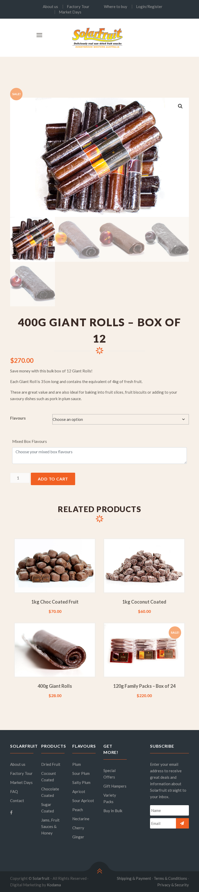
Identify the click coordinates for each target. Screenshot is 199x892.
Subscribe (182, 823)
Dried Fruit (50, 764)
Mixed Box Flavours (29, 441)
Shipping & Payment (134, 878)
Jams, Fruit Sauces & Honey (50, 826)
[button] (180, 106)
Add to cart (53, 478)
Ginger (78, 836)
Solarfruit (41, 878)
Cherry (78, 827)
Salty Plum (81, 782)
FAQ (14, 791)
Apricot (78, 791)
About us (50, 7)
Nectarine (80, 818)
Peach (77, 809)
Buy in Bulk (112, 810)
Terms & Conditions (170, 878)
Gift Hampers (114, 786)
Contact (17, 800)
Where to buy (115, 7)
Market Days (70, 12)
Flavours (18, 418)
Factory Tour (78, 7)
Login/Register (149, 7)
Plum (76, 764)
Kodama (54, 884)
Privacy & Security (173, 884)
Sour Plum (81, 773)
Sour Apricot (83, 800)
